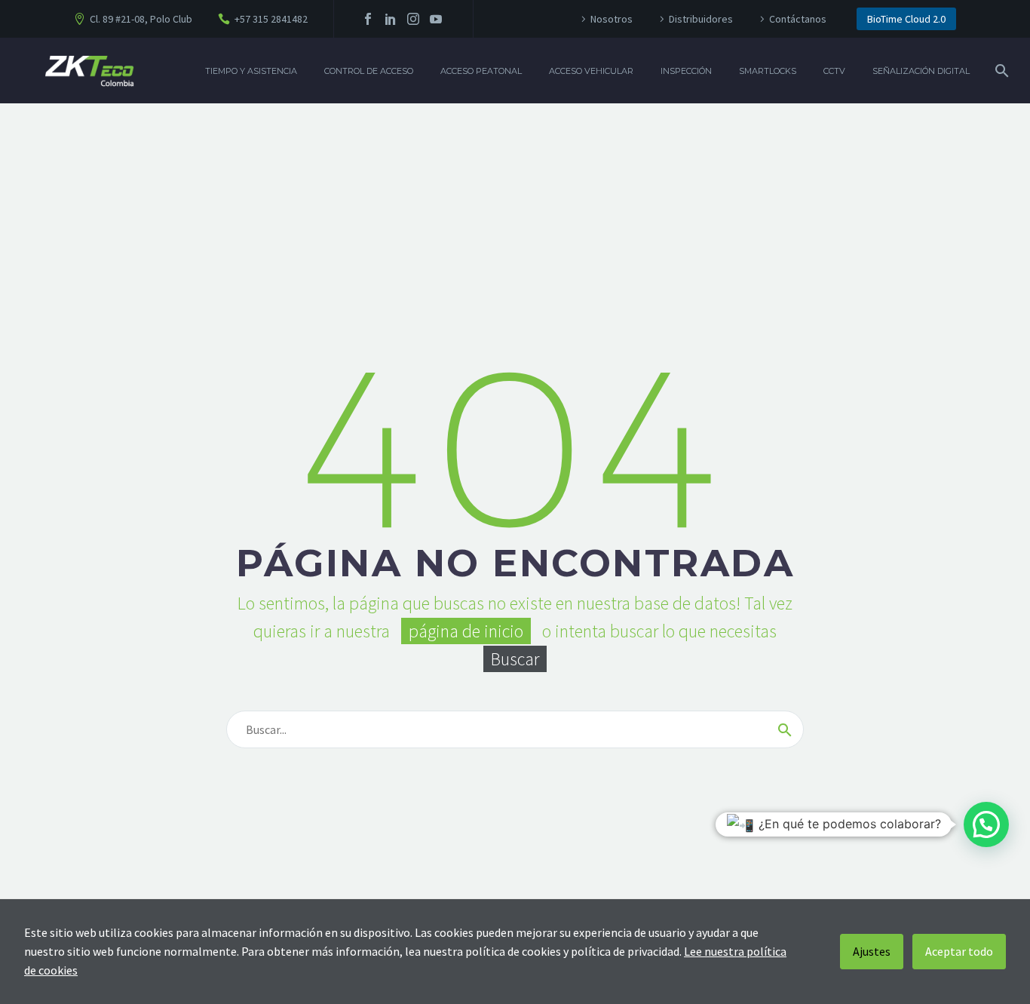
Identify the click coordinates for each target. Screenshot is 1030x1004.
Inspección (686, 71)
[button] (986, 824)
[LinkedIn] (390, 19)
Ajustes (872, 951)
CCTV (834, 71)
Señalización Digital (921, 71)
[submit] (785, 729)
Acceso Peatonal (481, 71)
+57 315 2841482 (271, 19)
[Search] (1000, 70)
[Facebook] (368, 19)
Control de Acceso (368, 71)
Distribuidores (701, 19)
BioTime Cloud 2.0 (906, 19)
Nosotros (611, 19)
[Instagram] (413, 19)
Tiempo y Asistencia (251, 71)
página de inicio (466, 631)
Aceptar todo (959, 951)
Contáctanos (797, 19)
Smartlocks (767, 71)
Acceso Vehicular (591, 71)
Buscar (515, 659)
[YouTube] (436, 19)
